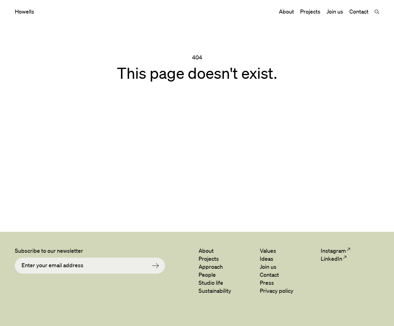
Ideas (266, 258)
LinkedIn (331, 258)
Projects (310, 11)
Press (267, 282)
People (207, 274)
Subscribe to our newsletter (49, 250)
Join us (335, 11)
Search (377, 11)
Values (268, 250)
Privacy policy (276, 290)
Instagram (333, 250)
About (286, 11)
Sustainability (215, 290)
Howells (24, 11)
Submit (158, 266)
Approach (211, 266)
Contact (358, 11)
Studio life (211, 282)
